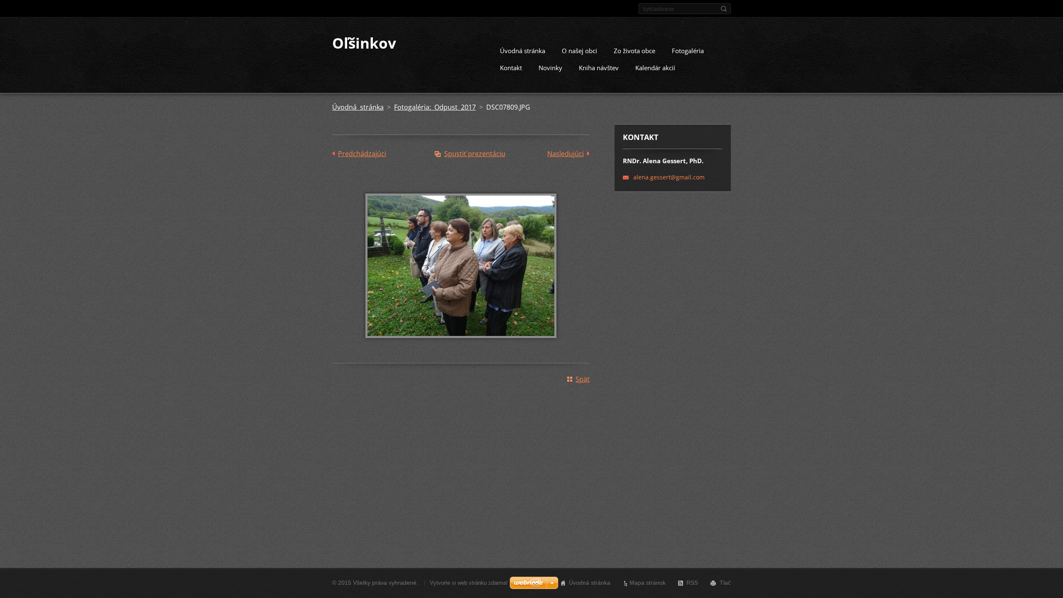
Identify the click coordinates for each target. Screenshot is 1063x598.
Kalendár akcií (655, 68)
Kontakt (511, 68)
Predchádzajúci (362, 153)
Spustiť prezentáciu (474, 153)
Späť (583, 379)
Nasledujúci (565, 153)
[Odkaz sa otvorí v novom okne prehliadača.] (461, 343)
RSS (692, 582)
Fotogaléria (688, 51)
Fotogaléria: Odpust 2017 (435, 107)
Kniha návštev (599, 68)
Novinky (550, 68)
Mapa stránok (647, 582)
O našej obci (579, 51)
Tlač (725, 582)
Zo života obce (634, 51)
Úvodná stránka (522, 51)
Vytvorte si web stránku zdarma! (469, 583)
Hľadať (723, 8)
